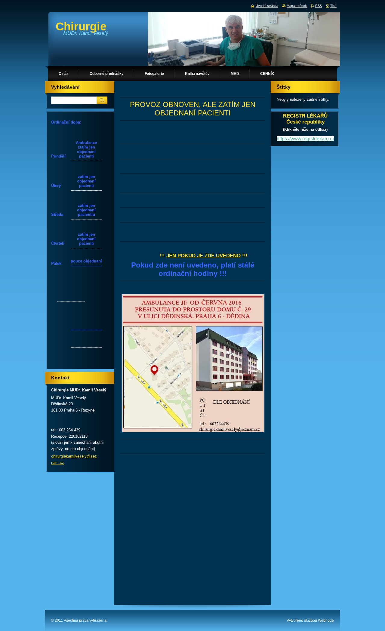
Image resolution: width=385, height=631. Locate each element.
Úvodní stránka (267, 6)
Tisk (333, 6)
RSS (318, 6)
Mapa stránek (297, 6)
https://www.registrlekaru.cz (306, 138)
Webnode (326, 620)
